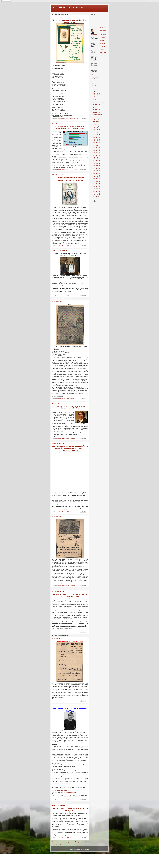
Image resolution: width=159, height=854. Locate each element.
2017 (93, 88)
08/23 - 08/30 (96, 142)
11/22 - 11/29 (95, 121)
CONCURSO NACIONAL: (58, 706)
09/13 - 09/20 (96, 137)
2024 (93, 80)
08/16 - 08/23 (96, 144)
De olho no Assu (103, 34)
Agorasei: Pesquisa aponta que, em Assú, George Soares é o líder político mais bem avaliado (69, 127)
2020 (93, 83)
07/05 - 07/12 (96, 153)
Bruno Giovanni (103, 30)
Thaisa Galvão (103, 52)
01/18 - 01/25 (96, 193)
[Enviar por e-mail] (81, 118)
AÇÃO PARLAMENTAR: (58, 443)
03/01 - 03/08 (96, 183)
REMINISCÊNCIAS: (57, 17)
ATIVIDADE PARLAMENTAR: (59, 250)
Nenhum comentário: (74, 118)
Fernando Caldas (103, 36)
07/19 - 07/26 (96, 150)
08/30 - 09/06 (96, 140)
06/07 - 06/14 (96, 160)
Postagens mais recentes (58, 842)
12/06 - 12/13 (96, 117)
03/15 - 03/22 (96, 180)
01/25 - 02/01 (96, 191)
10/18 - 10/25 (96, 129)
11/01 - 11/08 (95, 126)
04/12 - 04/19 (96, 173)
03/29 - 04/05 (96, 176)
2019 (93, 85)
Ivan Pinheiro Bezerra (95, 35)
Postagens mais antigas (81, 842)
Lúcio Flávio (102, 43)
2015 (93, 91)
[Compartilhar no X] (83, 118)
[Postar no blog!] (82, 118)
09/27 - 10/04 (96, 134)
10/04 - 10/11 (95, 132)
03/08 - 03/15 (96, 181)
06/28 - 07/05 (96, 155)
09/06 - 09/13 (96, 139)
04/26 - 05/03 (96, 170)
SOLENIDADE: (55, 403)
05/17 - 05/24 (96, 165)
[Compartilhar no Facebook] (84, 118)
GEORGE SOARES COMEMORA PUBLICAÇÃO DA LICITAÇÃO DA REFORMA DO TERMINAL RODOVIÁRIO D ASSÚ (70, 448)
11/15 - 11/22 (95, 122)
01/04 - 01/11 (95, 196)
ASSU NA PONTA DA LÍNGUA (67, 7)
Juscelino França (103, 42)
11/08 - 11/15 (95, 124)
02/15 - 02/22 (96, 186)
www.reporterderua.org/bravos (68, 792)
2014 (93, 198)
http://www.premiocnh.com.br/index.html (62, 790)
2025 (93, 78)
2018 (93, 86)
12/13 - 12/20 (96, 96)
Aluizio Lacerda (103, 29)
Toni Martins (102, 53)
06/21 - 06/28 (96, 157)
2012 (93, 201)
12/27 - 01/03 (96, 93)
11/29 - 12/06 (95, 119)
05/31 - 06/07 (96, 162)
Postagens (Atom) (58, 844)
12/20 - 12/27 (96, 94)
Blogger (87, 849)
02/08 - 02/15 (96, 188)
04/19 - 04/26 (96, 171)
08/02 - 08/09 (96, 147)
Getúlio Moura (102, 37)
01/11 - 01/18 (95, 194)
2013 (93, 200)
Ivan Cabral (102, 40)
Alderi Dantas (102, 27)
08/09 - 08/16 (96, 145)
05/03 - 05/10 (96, 168)
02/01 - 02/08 (96, 189)
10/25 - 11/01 (95, 127)
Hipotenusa (102, 39)
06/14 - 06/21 (96, 158)
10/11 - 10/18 (95, 131)
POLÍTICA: (54, 123)
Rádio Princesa (103, 46)
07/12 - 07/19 (96, 152)
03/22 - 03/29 (96, 178)
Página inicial (70, 842)
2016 (93, 90)
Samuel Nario (102, 49)
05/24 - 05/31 (96, 163)
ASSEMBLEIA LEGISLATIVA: (59, 174)
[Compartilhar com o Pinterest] (85, 118)
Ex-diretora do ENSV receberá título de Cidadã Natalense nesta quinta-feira (70, 407)
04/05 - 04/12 (96, 175)
